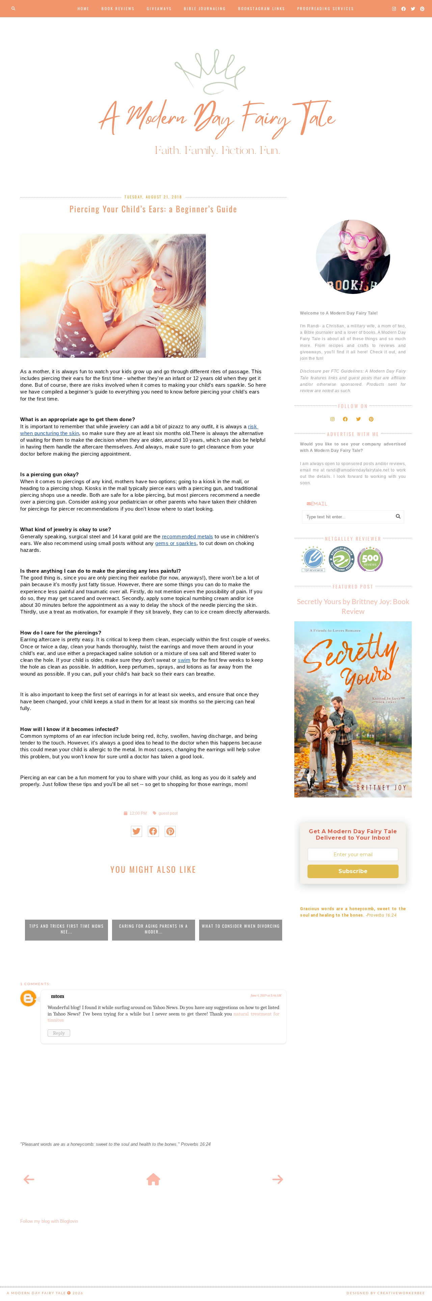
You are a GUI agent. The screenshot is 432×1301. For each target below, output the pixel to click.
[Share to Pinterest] (170, 831)
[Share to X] (136, 831)
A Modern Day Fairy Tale (36, 1293)
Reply (59, 1033)
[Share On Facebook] (153, 831)
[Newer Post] (29, 1179)
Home (83, 8)
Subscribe (353, 871)
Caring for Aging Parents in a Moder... (153, 928)
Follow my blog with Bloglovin (49, 1221)
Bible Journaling (205, 8)
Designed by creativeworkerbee (386, 1293)
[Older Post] (278, 1179)
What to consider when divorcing (241, 926)
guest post (168, 813)
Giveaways (159, 8)
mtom (57, 996)
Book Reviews (118, 8)
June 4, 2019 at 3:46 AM (266, 995)
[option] (66, 910)
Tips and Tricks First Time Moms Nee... (66, 928)
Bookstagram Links (261, 8)
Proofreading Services (325, 8)
